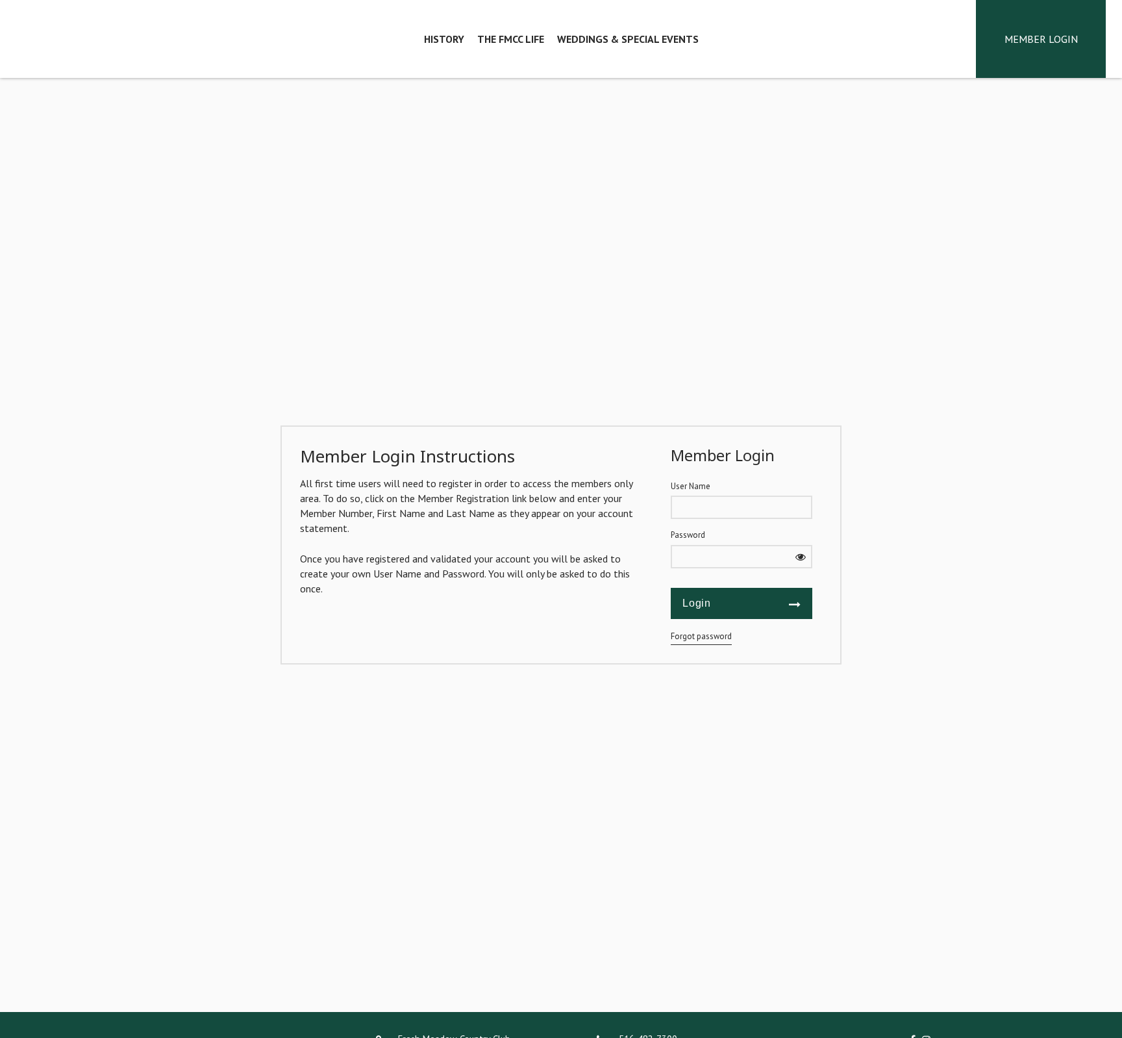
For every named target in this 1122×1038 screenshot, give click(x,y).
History (444, 38)
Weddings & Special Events (628, 38)
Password (688, 534)
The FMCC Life (510, 38)
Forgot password (701, 636)
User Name (690, 486)
